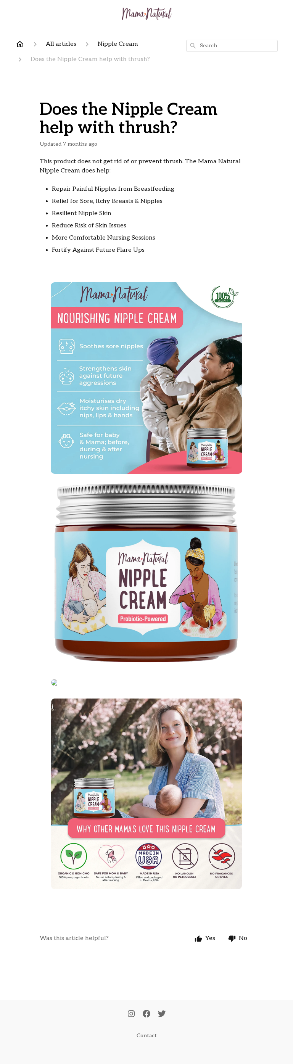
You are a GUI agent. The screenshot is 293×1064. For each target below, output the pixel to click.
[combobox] (232, 46)
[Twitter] (161, 1014)
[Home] (19, 44)
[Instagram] (131, 1014)
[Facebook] (146, 1014)
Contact (147, 1035)
